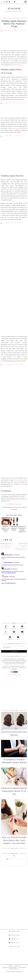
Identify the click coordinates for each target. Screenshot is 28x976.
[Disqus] (14, 570)
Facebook (14, 938)
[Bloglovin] (12, 2)
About (11, 966)
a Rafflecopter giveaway (14, 504)
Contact (17, 966)
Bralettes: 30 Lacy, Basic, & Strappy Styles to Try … (22, 530)
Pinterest (14, 942)
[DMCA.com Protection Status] (14, 672)
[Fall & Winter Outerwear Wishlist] (14, 521)
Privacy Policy (14, 969)
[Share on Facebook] (7, 540)
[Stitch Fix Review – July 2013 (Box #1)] (6, 521)
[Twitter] (1, 2)
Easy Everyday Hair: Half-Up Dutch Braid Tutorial (7, 546)
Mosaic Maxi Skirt (16, 128)
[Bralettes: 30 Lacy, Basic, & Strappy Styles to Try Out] (22, 521)
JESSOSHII (14, 8)
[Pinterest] (7, 2)
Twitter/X (14, 931)
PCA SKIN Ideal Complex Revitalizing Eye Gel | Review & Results (20, 546)
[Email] (14, 2)
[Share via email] (5, 540)
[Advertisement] (14, 606)
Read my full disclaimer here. (14, 674)
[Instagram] (4, 2)
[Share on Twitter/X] (9, 540)
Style (17, 18)
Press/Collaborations (9, 967)
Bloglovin (14, 946)
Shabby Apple (17, 65)
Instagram (14, 935)
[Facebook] (9, 2)
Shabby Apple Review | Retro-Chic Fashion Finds (14, 24)
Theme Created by (14, 971)
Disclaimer (22, 967)
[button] (26, 2)
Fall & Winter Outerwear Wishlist (13, 528)
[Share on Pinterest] (11, 540)
